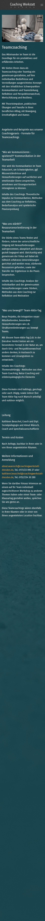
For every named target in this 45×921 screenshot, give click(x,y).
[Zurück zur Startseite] (22, 5)
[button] (42, 5)
